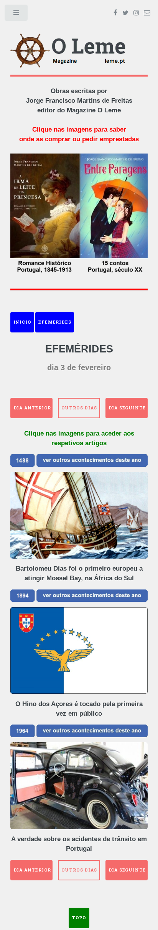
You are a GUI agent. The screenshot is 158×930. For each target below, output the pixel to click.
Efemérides (54, 322)
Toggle (16, 14)
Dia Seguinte (127, 408)
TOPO (79, 917)
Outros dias (79, 408)
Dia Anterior (32, 408)
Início (22, 322)
